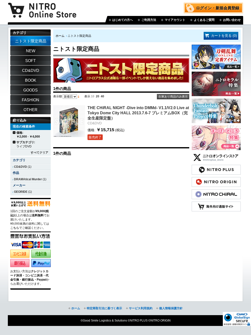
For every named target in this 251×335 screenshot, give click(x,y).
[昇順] (78, 96)
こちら (14, 228)
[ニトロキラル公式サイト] (216, 192)
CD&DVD (20, 166)
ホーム (60, 36)
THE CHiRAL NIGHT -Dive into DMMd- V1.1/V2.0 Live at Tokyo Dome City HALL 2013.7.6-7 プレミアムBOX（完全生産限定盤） (138, 112)
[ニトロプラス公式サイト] (216, 167)
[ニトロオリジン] (216, 179)
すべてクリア (39, 152)
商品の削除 (14, 132)
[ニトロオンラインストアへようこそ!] (42, 6)
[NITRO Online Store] (216, 204)
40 (102, 96)
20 (97, 96)
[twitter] (216, 155)
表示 (87, 96)
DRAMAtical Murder (28, 179)
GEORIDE (20, 191)
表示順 (57, 96)
